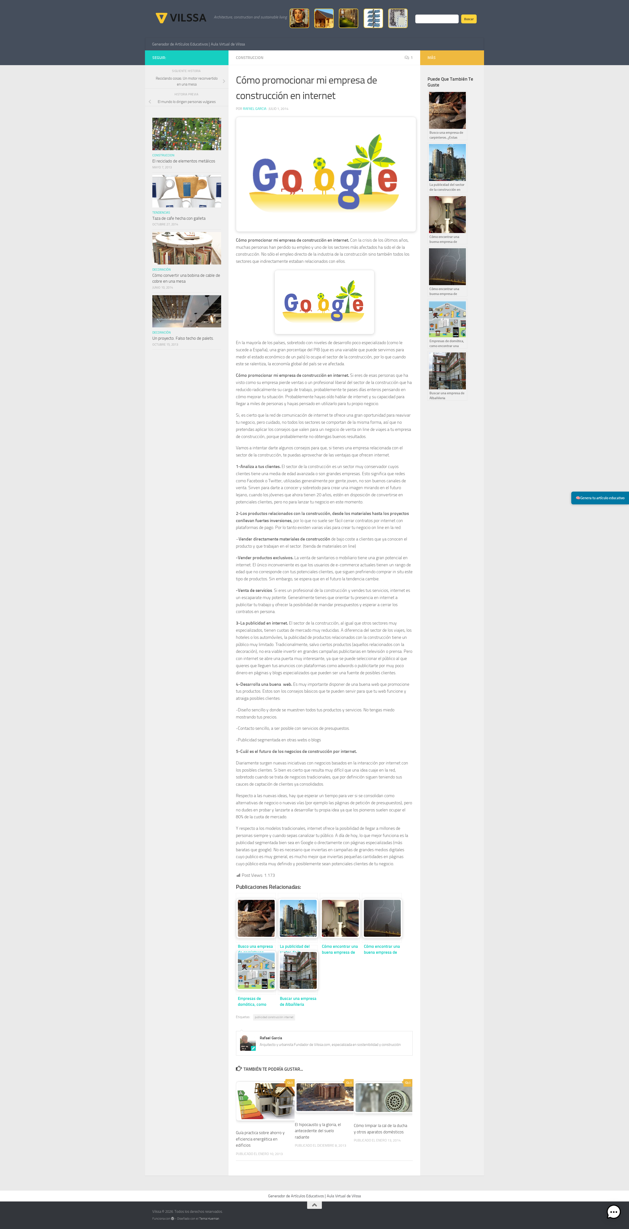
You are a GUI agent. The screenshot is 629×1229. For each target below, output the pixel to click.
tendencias (161, 212)
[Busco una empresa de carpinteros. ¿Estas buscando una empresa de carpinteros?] (256, 918)
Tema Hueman (209, 1218)
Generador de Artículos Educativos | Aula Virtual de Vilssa (198, 44)
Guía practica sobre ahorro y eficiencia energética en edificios (260, 1139)
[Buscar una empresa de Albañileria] (298, 970)
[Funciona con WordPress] (172, 1218)
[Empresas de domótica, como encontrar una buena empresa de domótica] (256, 970)
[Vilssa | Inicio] (180, 17)
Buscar (469, 19)
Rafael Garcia (254, 109)
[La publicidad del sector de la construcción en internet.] (298, 918)
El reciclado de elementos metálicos (183, 161)
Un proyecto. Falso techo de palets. (183, 338)
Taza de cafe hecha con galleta (178, 218)
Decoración (161, 269)
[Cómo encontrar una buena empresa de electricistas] (382, 918)
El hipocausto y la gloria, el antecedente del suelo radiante (318, 1131)
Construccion (249, 57)
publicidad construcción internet (274, 1017)
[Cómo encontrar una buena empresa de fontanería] (340, 918)
